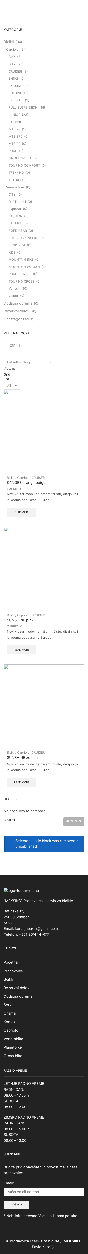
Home (37, 8)
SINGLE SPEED (20, 158)
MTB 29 (14, 144)
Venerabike (13, 1039)
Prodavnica (13, 971)
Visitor (13, 296)
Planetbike (13, 1047)
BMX (12, 57)
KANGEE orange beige (26, 482)
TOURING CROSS (21, 281)
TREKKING (16, 172)
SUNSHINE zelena (22, 757)
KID (11, 122)
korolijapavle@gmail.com (36, 928)
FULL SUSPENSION (23, 107)
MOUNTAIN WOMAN (24, 267)
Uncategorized (16, 319)
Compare (74, 821)
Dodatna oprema (18, 303)
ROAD (13, 151)
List (6, 379)
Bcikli (8, 979)
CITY (12, 64)
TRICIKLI (15, 180)
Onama (10, 1013)
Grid (7, 374)
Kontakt (10, 1022)
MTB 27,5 (15, 136)
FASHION (15, 216)
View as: (10, 368)
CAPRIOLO (14, 489)
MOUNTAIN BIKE (21, 259)
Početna (11, 962)
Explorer (15, 209)
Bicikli (11, 477)
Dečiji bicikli (17, 202)
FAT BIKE (15, 86)
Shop (49, 8)
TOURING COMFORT (24, 165)
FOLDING (15, 93)
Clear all (9, 820)
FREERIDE (16, 100)
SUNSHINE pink (20, 620)
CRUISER (38, 477)
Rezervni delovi (17, 311)
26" (13, 345)
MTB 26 (14, 129)
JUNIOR (14, 115)
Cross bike (13, 1056)
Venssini (15, 288)
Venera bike (15, 187)
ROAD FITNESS (20, 274)
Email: (9, 1183)
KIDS (12, 252)
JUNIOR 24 (17, 245)
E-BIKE (14, 78)
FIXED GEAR (18, 231)
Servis (9, 1005)
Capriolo (23, 477)
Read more (22, 512)
